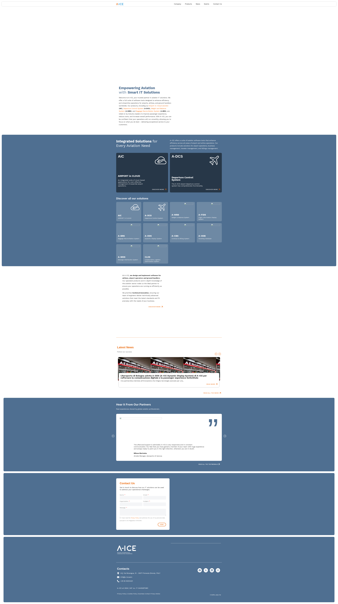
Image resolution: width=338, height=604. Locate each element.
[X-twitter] (206, 570)
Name (122, 495)
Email (145, 495)
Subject (146, 501)
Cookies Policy (132, 594)
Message (123, 508)
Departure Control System (133, 108)
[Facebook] (200, 570)
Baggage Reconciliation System (148, 111)
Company (177, 4)
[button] (216, 354)
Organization (124, 501)
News (198, 4)
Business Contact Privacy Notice (149, 594)
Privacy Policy (135, 518)
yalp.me (218, 595)
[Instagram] (218, 570)
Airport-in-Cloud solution (158, 106)
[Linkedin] (212, 570)
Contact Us (217, 4)
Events (206, 4)
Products (188, 4)
